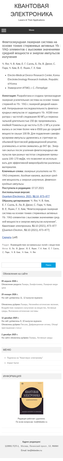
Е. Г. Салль (53, 248)
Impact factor (13, 363)
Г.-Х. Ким (42, 248)
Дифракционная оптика (39, 324)
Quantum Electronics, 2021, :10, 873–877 (26, 196)
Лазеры (25, 284)
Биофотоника (36, 284)
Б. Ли (11, 248)
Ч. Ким (25, 252)
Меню (31, 30)
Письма (24, 324)
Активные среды (44, 338)
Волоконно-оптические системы (23, 311)
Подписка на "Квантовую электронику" (25, 358)
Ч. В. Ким (15, 252)
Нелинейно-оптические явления (43, 304)
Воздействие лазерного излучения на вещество (24, 308)
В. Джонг (20, 248)
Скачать (6, 237)
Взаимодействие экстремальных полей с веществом (35, 245)
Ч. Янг (33, 252)
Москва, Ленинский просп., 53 (36, 446)
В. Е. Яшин (31, 248)
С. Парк (5, 252)
